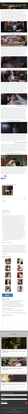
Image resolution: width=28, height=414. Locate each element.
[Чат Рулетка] (2, 1)
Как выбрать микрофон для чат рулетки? (7, 242)
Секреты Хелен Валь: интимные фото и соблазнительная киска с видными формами (12, 306)
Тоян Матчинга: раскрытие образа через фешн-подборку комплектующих (11, 302)
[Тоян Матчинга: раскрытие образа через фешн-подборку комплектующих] (14, 361)
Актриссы (3, 367)
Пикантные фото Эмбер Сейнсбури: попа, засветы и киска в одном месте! (11, 303)
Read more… (23, 372)
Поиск (25, 198)
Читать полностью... (4, 240)
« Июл (2, 327)
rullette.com (3, 411)
